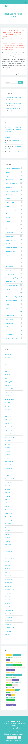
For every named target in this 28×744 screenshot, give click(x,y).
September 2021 (9, 357)
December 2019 (9, 427)
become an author (10, 672)
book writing (9, 655)
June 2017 (7, 530)
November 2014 (9, 620)
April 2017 (7, 537)
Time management (10, 690)
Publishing (9, 304)
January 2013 (8, 634)
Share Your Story (16, 655)
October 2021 (8, 354)
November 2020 (9, 392)
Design (7, 206)
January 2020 (8, 423)
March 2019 (8, 458)
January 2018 (8, 506)
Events (7, 225)
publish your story (17, 682)
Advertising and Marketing (13, 168)
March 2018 (8, 499)
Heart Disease (9, 244)
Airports (8, 176)
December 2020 (9, 389)
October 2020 (8, 395)
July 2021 (7, 364)
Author (7, 692)
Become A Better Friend (7, 41)
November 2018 (9, 472)
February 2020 (9, 420)
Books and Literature (11, 183)
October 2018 (8, 475)
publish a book (16, 680)
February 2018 (9, 503)
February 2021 (9, 382)
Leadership (9, 259)
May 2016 (7, 565)
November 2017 (9, 513)
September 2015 (9, 589)
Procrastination (9, 687)
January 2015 (8, 614)
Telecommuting (10, 334)
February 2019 (9, 461)
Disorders (8, 217)
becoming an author (10, 670)
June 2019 (7, 447)
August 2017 (8, 524)
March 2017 (8, 541)
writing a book (9, 665)
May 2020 (7, 413)
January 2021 (8, 385)
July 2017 (7, 527)
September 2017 (9, 520)
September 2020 (9, 399)
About (11, 740)
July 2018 (7, 485)
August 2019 (8, 440)
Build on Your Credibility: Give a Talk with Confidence (14, 109)
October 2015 (8, 586)
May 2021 (7, 371)
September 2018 (9, 479)
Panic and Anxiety (10, 281)
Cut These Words (6, 43)
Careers (8, 198)
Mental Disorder (10, 274)
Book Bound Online (10, 697)
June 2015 (7, 600)
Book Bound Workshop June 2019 (13, 662)
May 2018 (7, 492)
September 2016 (9, 558)
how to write (9, 682)
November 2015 (9, 582)
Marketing (8, 270)
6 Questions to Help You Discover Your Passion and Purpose (14, 97)
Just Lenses (8, 127)
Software (8, 327)
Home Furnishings (10, 251)
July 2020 (7, 406)
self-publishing (10, 315)
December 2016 (9, 551)
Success (8, 331)
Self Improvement (10, 312)
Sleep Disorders (10, 319)
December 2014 (9, 617)
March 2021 (8, 378)
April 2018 (7, 496)
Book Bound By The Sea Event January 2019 (15, 667)
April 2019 (7, 454)
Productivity (9, 293)
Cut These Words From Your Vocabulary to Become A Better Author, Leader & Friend (13, 33)
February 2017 (9, 544)
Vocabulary (11, 49)
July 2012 (7, 638)
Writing (7, 660)
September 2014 (9, 627)
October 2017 (8, 517)
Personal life (8, 685)
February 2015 (9, 610)
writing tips (8, 680)
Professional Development (13, 297)
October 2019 (8, 433)
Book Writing (9, 179)
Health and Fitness (11, 240)
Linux (7, 263)
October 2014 (8, 624)
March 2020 (8, 416)
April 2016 (7, 569)
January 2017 (8, 548)
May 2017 (7, 534)
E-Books (8, 221)
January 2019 (8, 465)
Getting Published (10, 236)
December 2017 (9, 510)
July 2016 (7, 562)
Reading (8, 308)
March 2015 (8, 607)
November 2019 (9, 430)
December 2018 (9, 468)
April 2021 (7, 375)
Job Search (9, 255)
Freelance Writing (10, 232)
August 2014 (8, 631)
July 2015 (7, 596)
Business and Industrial (12, 191)
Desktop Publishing (11, 210)
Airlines (8, 172)
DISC (7, 213)
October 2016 (8, 555)
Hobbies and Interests (11, 247)
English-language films (10, 705)
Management (9, 266)
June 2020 (7, 409)
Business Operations (11, 195)
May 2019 (7, 451)
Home (7, 740)
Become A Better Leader (18, 41)
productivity (9, 657)
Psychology (15, 685)
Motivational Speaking (12, 278)
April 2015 (7, 603)
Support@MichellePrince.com (15, 734)
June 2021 (7, 368)
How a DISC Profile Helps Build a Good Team (14, 103)
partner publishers (10, 700)
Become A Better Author (17, 39)
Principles (8, 289)
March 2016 (8, 572)
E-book (12, 695)
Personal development (11, 677)
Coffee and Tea (10, 202)
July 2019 (7, 444)
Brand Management (11, 187)
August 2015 (8, 593)
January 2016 (8, 575)
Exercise (8, 229)
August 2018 (8, 482)
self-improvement (17, 665)
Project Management (11, 300)
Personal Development (12, 285)
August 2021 (8, 361)
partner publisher (10, 702)
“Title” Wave (17, 152)
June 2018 (7, 489)
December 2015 (9, 579)
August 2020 (8, 402)
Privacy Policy (17, 740)
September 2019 (9, 437)
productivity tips (16, 657)
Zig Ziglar (8, 695)
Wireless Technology (11, 338)
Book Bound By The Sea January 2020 (14, 675)
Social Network (10, 323)
